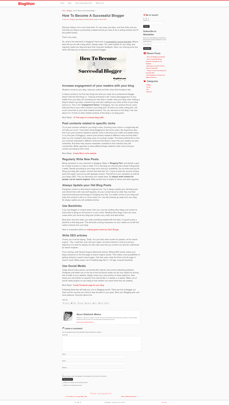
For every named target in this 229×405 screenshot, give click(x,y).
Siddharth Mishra (89, 19)
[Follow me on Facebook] (149, 18)
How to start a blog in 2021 (83, 3)
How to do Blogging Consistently (156, 57)
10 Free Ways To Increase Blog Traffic (75, 396)
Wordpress (149, 92)
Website (64, 367)
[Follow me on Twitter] (147, 18)
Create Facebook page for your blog (88, 285)
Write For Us (100, 3)
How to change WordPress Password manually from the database (154, 61)
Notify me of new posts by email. (73, 385)
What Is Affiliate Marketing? (129, 396)
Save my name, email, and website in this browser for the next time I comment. (84, 376)
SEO (147, 89)
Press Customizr (121, 402)
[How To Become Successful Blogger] (101, 67)
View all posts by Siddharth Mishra (85, 322)
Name (64, 354)
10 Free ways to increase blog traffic (88, 117)
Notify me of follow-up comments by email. (76, 382)
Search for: (146, 20)
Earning (148, 87)
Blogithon (26, 3)
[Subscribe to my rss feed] (144, 18)
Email (64, 361)
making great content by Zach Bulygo (103, 229)
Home (62, 3)
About (70, 3)
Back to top (164, 402)
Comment (65, 335)
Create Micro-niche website (84, 153)
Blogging (69, 10)
